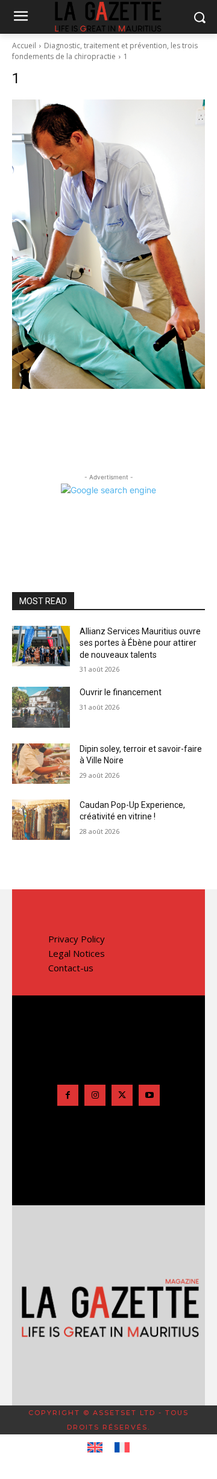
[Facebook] (67, 1095)
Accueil (24, 45)
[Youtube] (149, 1095)
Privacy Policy (76, 939)
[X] (122, 1095)
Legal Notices (76, 953)
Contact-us (70, 968)
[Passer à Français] (122, 1447)
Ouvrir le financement (121, 692)
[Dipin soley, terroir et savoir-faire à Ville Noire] (41, 763)
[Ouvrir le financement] (41, 707)
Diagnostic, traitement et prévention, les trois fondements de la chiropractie (105, 50)
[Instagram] (94, 1095)
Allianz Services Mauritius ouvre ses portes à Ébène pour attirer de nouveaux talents (140, 643)
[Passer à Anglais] (94, 1447)
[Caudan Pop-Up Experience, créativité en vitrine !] (41, 819)
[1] (108, 244)
